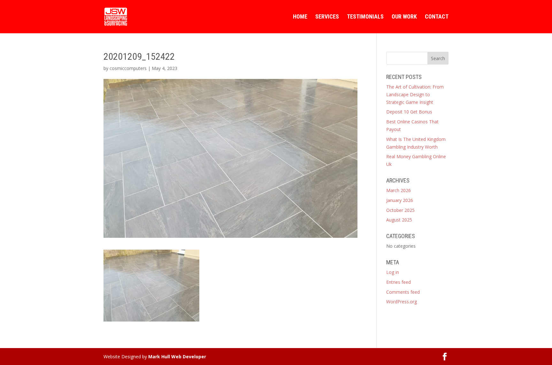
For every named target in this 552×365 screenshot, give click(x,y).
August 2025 (399, 220)
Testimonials (365, 17)
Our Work (404, 17)
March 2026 (398, 190)
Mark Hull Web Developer (177, 356)
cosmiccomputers (128, 68)
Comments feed (403, 292)
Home (300, 17)
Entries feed (398, 282)
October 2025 (400, 210)
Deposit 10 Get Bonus (409, 112)
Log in (392, 272)
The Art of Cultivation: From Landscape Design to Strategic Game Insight (415, 94)
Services (327, 17)
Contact (436, 17)
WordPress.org (401, 302)
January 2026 (399, 200)
